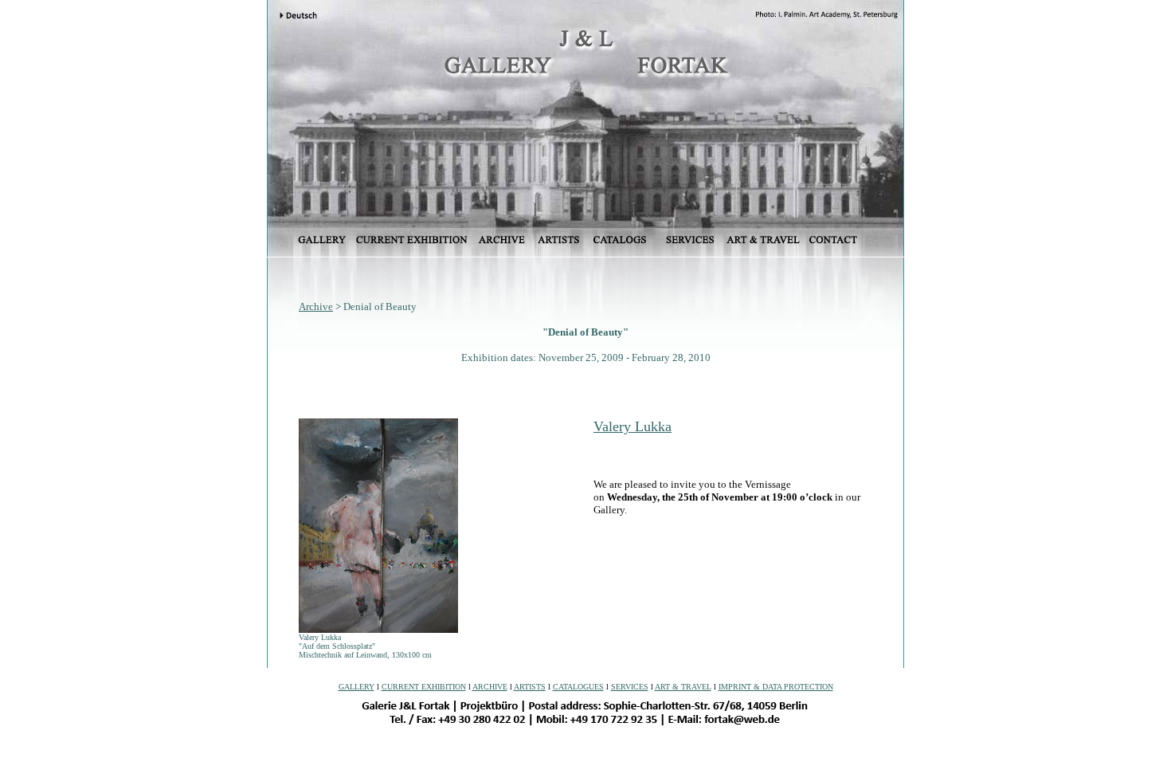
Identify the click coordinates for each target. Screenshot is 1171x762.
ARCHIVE (489, 686)
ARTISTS (530, 686)
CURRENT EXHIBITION (424, 686)
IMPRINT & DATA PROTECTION (776, 686)
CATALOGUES (578, 686)
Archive (316, 306)
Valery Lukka (632, 426)
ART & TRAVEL (683, 686)
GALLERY (356, 686)
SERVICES (629, 686)
